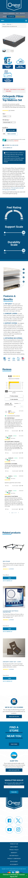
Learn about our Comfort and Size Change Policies (14, 159)
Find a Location (11, 133)
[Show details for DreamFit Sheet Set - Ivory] (14, 648)
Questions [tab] (16, 403)
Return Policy (14, 855)
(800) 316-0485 (15, 870)
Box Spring (5, 119)
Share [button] (7, 430)
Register (22, 13)
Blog (17, 13)
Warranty (14, 852)
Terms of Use (14, 844)
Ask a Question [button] (14, 399)
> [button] (18, 512)
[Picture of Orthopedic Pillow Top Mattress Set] (4, 50)
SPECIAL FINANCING (20, 16)
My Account (14, 861)
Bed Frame (6, 561)
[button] (20, 430)
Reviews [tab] (7, 403)
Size (4, 113)
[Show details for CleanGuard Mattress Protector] (14, 597)
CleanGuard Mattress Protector (10, 611)
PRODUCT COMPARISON (9, 13)
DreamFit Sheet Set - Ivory (12, 661)
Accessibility (14, 864)
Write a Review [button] (14, 396)
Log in (4, 16)
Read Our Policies (14, 716)
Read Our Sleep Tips (14, 770)
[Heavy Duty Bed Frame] (14, 547)
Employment (14, 846)
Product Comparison (14, 858)
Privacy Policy (14, 849)
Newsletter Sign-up (14, 780)
